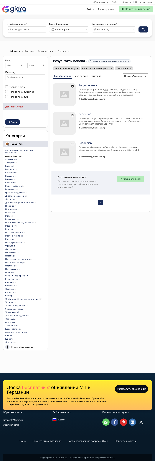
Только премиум (18, 96)
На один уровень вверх (21, 347)
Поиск (22, 441)
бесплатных (36, 387)
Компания (96, 76)
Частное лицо (81, 76)
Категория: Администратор (95, 68)
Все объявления (62, 76)
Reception (85, 114)
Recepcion (85, 143)
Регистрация (106, 9)
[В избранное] (72, 86)
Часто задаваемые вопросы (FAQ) (88, 441)
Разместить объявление (131, 388)
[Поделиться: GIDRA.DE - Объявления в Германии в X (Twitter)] (141, 422)
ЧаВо (114, 2)
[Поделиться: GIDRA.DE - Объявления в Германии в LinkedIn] (132, 422)
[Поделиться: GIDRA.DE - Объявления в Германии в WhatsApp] (106, 422)
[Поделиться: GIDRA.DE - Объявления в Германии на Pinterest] (123, 422)
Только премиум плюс (21, 91)
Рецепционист (88, 85)
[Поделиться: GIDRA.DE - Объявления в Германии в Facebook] (114, 422)
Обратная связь (100, 2)
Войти (90, 9)
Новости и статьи (143, 2)
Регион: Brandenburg (64, 68)
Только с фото (17, 87)
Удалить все (122, 68)
